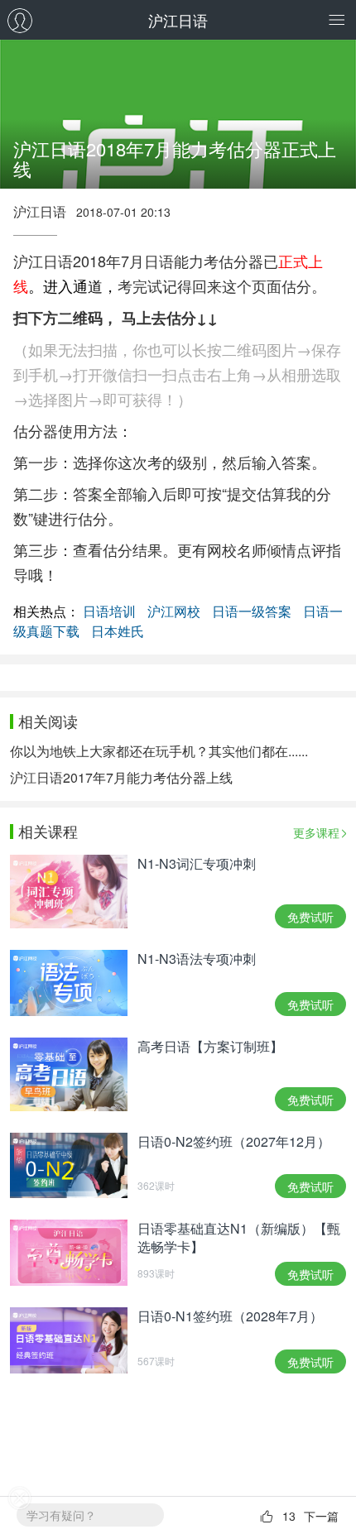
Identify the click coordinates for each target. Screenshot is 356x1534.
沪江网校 (173, 611)
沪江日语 (178, 20)
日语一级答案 (251, 611)
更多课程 (316, 832)
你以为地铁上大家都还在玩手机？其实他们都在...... (159, 750)
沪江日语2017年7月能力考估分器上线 (121, 777)
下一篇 (321, 1516)
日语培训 (109, 611)
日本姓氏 (117, 630)
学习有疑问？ (61, 1515)
